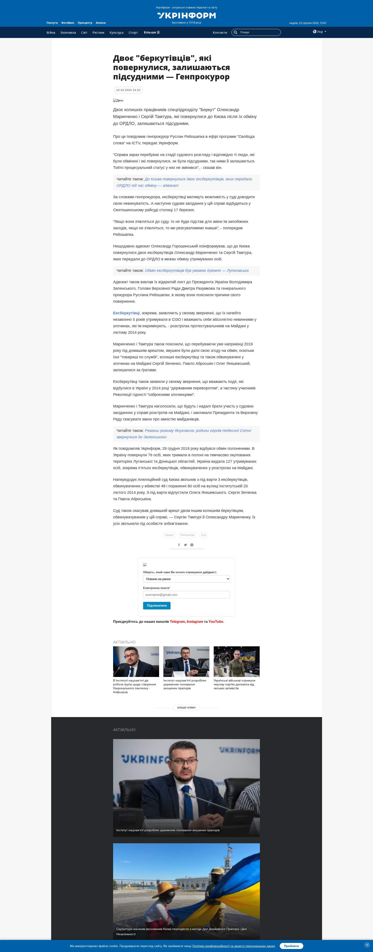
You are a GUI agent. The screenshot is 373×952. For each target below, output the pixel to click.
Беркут (169, 535)
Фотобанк (67, 23)
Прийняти (291, 946)
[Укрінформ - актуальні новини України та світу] (186, 15)
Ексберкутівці (126, 313)
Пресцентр (85, 23)
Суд (203, 535)
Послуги (52, 23)
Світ (84, 32)
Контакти (220, 32)
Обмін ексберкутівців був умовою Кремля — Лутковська (197, 270)
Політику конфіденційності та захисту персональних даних (233, 946)
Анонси (101, 23)
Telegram (177, 621)
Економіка (68, 32)
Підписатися (157, 605)
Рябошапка (187, 535)
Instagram (195, 621)
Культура (116, 32)
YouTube (216, 621)
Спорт (133, 32)
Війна (51, 32)
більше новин (186, 707)
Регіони (98, 32)
